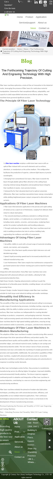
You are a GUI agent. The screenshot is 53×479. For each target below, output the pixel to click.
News (26, 49)
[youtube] (45, 2)
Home (19, 49)
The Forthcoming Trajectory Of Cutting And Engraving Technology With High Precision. (25, 51)
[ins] (36, 2)
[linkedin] (45, 5)
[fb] (40, 2)
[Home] (7, 15)
